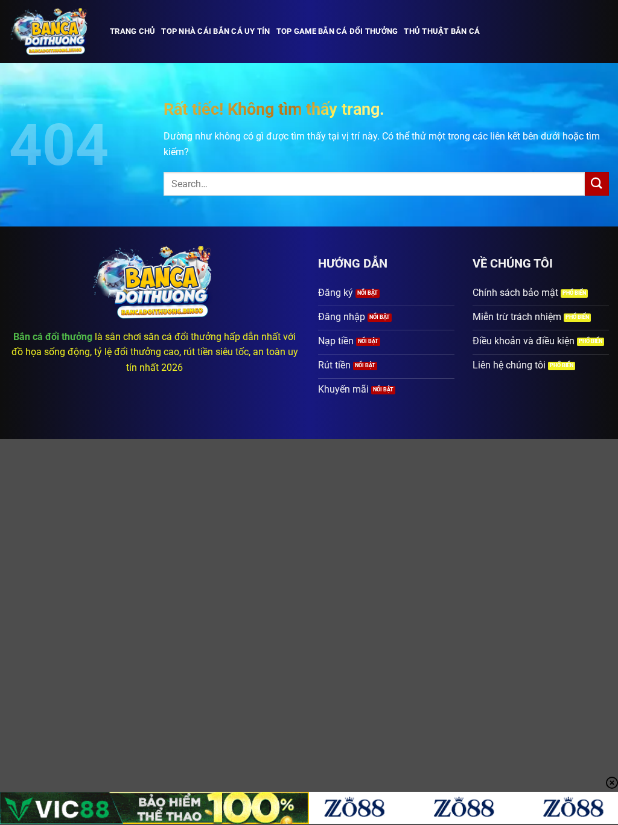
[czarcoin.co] (50, 31)
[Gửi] (597, 184)
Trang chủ (132, 31)
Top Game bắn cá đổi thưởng (337, 31)
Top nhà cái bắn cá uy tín (215, 31)
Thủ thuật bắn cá (442, 31)
